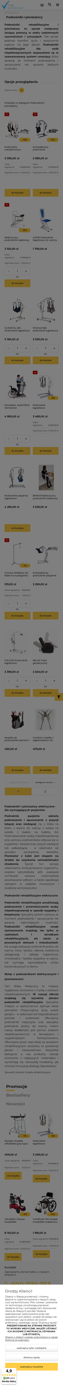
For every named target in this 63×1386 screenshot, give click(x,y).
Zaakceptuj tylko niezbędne (31, 1348)
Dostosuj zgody (31, 1357)
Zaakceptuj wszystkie (31, 1366)
